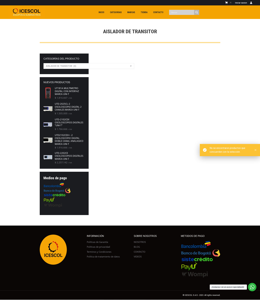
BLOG (137, 246)
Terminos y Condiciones (99, 251)
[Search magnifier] (196, 12)
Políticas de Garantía (97, 242)
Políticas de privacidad (98, 246)
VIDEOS (138, 256)
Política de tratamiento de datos (103, 256)
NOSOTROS (140, 242)
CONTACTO (139, 251)
